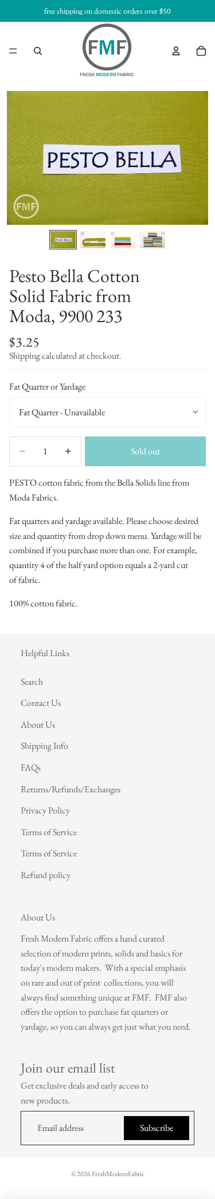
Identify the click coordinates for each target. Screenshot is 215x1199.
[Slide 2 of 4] (92, 239)
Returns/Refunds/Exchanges (70, 789)
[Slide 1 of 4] (63, 239)
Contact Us (41, 703)
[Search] (37, 50)
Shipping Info (44, 746)
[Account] (176, 50)
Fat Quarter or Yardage (47, 386)
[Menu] (13, 51)
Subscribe (156, 1128)
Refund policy (46, 875)
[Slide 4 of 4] (152, 239)
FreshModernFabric (118, 1173)
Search (32, 682)
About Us (38, 724)
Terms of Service (49, 832)
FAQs (31, 767)
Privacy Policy (45, 810)
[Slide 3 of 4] (122, 239)
